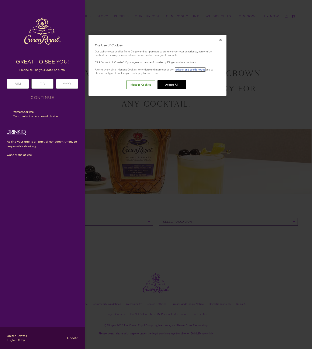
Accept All (171, 84)
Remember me (23, 112)
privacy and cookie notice (190, 69)
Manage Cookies (141, 84)
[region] (157, 65)
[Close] (220, 40)
